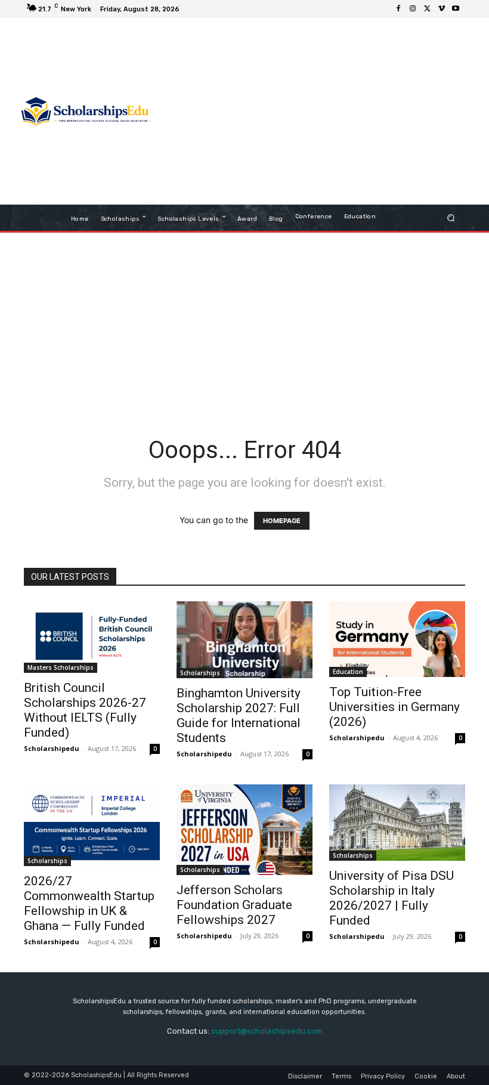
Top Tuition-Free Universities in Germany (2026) (394, 707)
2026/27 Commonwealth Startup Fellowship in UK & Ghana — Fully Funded (89, 903)
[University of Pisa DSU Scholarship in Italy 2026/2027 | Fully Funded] (397, 822)
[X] (427, 9)
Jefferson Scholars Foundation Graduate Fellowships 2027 (234, 905)
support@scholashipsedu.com (267, 1031)
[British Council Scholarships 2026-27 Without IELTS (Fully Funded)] (92, 636)
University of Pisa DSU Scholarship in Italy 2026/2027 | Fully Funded (391, 898)
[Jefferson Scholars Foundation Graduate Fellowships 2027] (244, 829)
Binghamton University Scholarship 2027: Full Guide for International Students (239, 715)
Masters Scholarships (60, 667)
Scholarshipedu (51, 748)
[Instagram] (413, 9)
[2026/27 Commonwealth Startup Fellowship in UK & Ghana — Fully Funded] (92, 825)
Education (348, 671)
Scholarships (200, 673)
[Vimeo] (441, 9)
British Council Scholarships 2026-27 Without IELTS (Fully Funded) (85, 710)
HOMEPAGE (282, 521)
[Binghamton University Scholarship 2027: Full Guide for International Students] (244, 639)
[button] (451, 218)
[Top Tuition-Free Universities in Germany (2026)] (397, 639)
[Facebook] (398, 9)
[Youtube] (455, 9)
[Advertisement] (313, 112)
